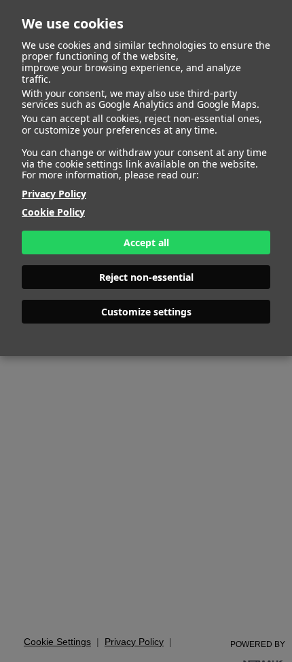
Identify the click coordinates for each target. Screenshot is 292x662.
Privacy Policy (54, 193)
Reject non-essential (146, 277)
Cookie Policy (53, 212)
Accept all (146, 242)
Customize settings (146, 311)
